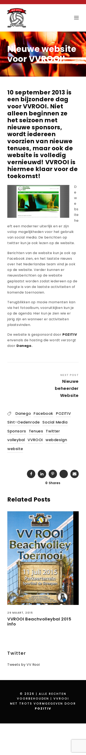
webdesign (56, 439)
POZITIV (69, 334)
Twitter (53, 431)
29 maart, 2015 (20, 613)
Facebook (43, 413)
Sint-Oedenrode (23, 422)
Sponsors (16, 431)
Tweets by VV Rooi (23, 664)
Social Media (54, 422)
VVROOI (35, 439)
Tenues (36, 431)
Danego (24, 345)
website (15, 448)
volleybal (16, 439)
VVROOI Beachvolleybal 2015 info (39, 621)
